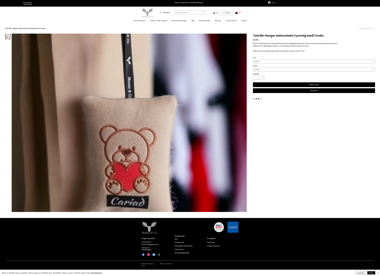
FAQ (176, 239)
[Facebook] (256, 99)
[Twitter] (261, 99)
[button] (229, 13)
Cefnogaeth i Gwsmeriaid (183, 246)
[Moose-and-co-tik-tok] (159, 254)
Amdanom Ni (179, 242)
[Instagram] (148, 254)
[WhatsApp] (254, 99)
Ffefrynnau (211, 242)
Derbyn (371, 273)
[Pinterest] (259, 99)
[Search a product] (203, 13)
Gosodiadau (360, 273)
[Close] (377, 272)
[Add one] (263, 78)
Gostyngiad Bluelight (182, 253)
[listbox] (229, 13)
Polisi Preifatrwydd (96, 273)
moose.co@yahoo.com (150, 244)
